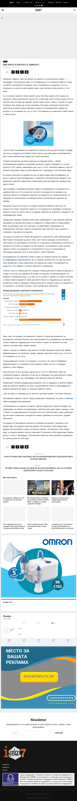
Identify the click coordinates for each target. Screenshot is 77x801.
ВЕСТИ (5, 61)
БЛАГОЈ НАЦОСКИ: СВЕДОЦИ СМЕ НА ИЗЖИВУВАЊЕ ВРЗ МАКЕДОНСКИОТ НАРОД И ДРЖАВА (38, 457)
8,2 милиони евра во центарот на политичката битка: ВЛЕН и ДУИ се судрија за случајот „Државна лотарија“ (38, 501)
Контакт (65, 2)
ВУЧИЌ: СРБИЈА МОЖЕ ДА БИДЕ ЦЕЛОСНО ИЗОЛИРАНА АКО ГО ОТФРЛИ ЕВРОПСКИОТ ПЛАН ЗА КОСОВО (38, 469)
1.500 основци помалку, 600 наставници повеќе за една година (37, 526)
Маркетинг (59, 2)
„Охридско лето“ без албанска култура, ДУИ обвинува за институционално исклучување (63, 526)
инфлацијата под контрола (18, 260)
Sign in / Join (41, 2)
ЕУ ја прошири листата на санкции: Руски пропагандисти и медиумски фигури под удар (14, 526)
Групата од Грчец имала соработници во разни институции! (60, 500)
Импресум (51, 2)
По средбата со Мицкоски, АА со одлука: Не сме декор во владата (13, 500)
